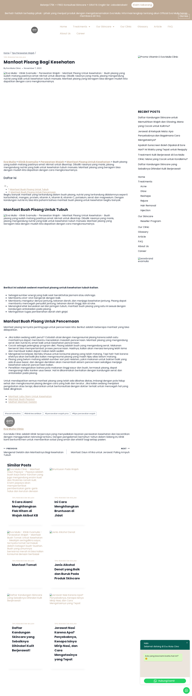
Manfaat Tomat (24, 565)
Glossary (143, 26)
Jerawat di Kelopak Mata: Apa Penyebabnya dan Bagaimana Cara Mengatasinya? (159, 136)
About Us (65, 33)
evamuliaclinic (13, 413)
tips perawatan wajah (83, 413)
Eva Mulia (10, 162)
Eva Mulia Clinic (13, 68)
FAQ (170, 26)
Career (80, 33)
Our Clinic (126, 26)
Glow (143, 191)
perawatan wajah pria (57, 413)
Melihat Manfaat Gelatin (22, 402)
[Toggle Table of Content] (6, 186)
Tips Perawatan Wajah (15, 57)
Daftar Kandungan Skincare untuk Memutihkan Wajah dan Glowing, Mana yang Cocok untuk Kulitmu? (160, 122)
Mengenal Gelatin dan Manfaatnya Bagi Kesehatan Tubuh (33, 451)
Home (63, 26)
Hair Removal (148, 205)
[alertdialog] (96, 5)
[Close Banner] (188, 5)
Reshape (145, 196)
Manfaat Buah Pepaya (21, 399)
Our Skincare (103, 26)
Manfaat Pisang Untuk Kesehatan (88, 162)
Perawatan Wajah (52, 162)
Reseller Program (150, 221)
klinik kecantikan (32, 413)
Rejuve (144, 200)
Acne (143, 186)
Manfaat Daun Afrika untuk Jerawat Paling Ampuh (100, 450)
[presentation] (25, 480)
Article (158, 26)
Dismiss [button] (184, 16)
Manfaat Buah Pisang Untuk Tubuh (29, 189)
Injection (145, 210)
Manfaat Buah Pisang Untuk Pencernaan (33, 192)
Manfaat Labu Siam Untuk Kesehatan (30, 396)
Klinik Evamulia (28, 162)
